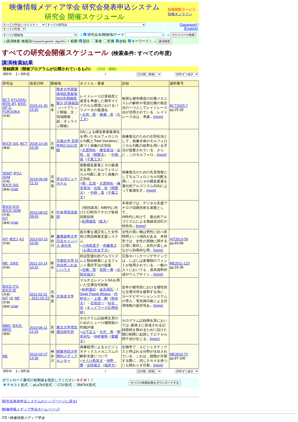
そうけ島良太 (92, 360)
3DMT (7, 173)
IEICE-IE (9, 290)
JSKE (14, 263)
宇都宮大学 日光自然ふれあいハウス (67, 265)
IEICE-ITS (10, 286)
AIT (5, 239)
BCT (6, 100)
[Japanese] (188, 25)
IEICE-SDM (12, 211)
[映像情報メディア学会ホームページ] (30, 409)
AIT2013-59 (179, 239)
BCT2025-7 (179, 106)
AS (21, 239)
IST (5, 218)
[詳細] (14, 189)
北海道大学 (65, 296)
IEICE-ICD (11, 207)
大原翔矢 (89, 150)
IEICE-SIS (11, 144)
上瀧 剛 (101, 298)
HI (11, 298)
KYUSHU (18, 100)
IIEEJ (13, 239)
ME (5, 263)
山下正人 (89, 332)
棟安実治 (106, 150)
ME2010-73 (179, 354)
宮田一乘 (106, 270)
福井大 (109, 365)
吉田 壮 (101, 188)
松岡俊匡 (89, 221)
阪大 (102, 221)
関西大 (99, 155)
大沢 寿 (106, 332)
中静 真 (97, 192)
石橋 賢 (89, 270)
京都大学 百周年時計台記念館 (67, 145)
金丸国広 (106, 289)
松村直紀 (89, 289)
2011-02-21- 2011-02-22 (39, 296)
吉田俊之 (94, 365)
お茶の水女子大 (95, 250)
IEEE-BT (9, 104)
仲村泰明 (101, 336)
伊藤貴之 (110, 245)
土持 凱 (89, 114)
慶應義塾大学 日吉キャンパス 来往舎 (67, 241)
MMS (7, 326)
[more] (158, 117)
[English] (191, 29)
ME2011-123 (180, 263)
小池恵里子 (90, 245)
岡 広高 (89, 183)
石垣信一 (97, 303)
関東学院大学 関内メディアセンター (67, 356)
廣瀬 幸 (106, 114)
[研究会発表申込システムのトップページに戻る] (39, 401)
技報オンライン (180, 14)
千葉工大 (94, 159)
